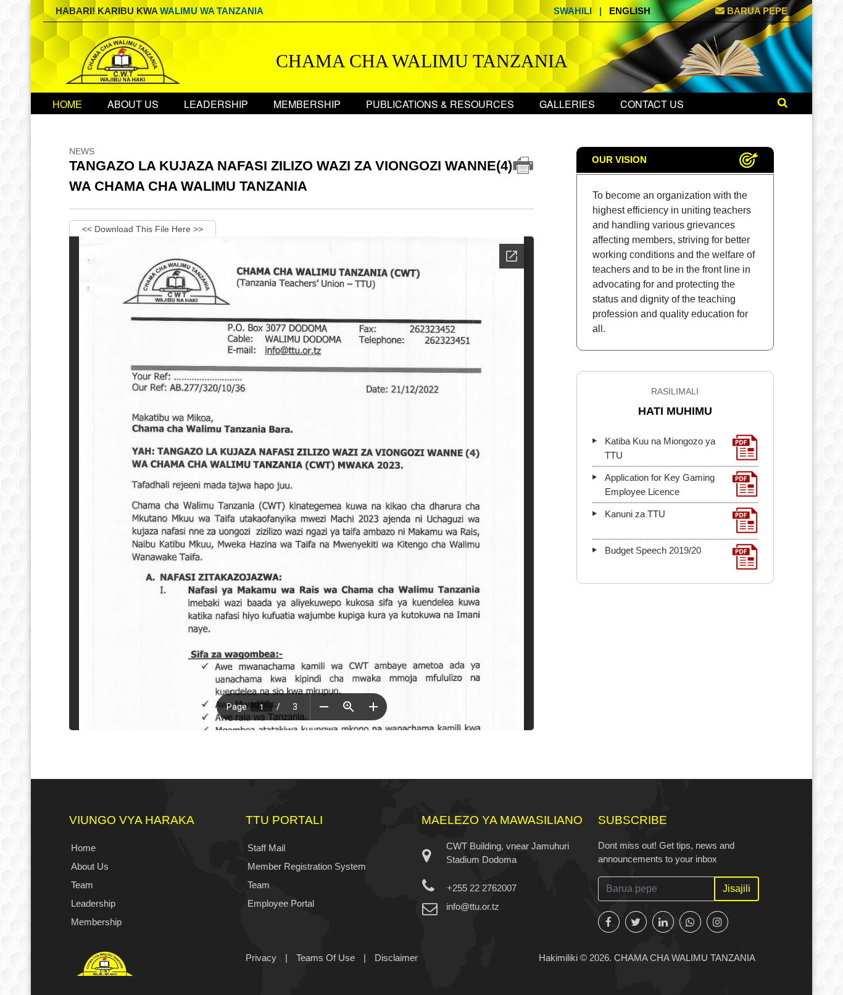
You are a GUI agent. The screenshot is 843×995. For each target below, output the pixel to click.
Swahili (573, 11)
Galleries (567, 104)
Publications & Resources (440, 104)
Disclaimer (396, 957)
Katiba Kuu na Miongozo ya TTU (660, 448)
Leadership (216, 104)
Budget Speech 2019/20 (653, 550)
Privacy (261, 957)
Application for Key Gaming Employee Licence (660, 484)
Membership (307, 104)
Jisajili (736, 888)
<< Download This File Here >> (142, 229)
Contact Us (652, 104)
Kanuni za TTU (635, 514)
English (629, 11)
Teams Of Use (325, 957)
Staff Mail (266, 848)
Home (67, 104)
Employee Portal (280, 903)
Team (82, 885)
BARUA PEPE (756, 11)
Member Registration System (306, 866)
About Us (133, 104)
